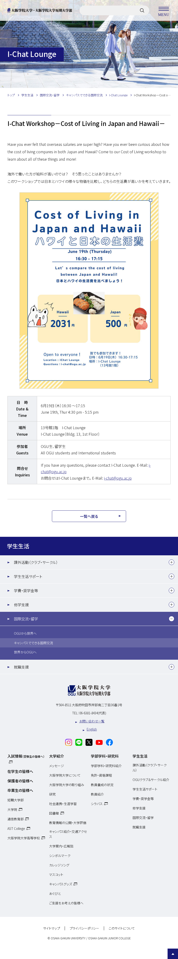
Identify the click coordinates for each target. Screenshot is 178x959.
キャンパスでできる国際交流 (33, 642)
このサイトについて (122, 928)
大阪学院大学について (65, 775)
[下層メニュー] (171, 562)
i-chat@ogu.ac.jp (118, 478)
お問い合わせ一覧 (92, 721)
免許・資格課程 (101, 775)
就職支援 (21, 667)
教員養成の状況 (102, 784)
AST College (16, 828)
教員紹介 (97, 794)
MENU (163, 14)
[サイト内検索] (142, 10)
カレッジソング (59, 865)
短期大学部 (15, 800)
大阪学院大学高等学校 (23, 838)
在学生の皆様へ (20, 771)
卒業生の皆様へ (20, 790)
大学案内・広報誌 (61, 846)
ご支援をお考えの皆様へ (66, 903)
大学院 (12, 809)
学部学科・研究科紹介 (106, 765)
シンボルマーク (59, 855)
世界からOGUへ (25, 652)
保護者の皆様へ (20, 781)
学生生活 (18, 546)
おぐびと (55, 893)
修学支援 (21, 604)
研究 (52, 794)
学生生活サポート (28, 576)
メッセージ (56, 765)
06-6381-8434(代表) (92, 713)
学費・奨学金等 (26, 590)
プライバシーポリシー (84, 928)
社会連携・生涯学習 (63, 803)
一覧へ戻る (89, 516)
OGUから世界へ (25, 633)
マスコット (56, 874)
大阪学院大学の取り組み (66, 784)
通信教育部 (15, 819)
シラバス (97, 803)
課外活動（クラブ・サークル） (36, 562)
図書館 (54, 813)
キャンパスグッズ (60, 884)
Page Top (173, 954)
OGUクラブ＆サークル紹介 (151, 779)
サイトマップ (51, 928)
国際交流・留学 (26, 619)
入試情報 (25, 756)
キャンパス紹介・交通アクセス (68, 834)
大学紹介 (56, 756)
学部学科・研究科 (105, 756)
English (92, 729)
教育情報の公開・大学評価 (67, 822)
